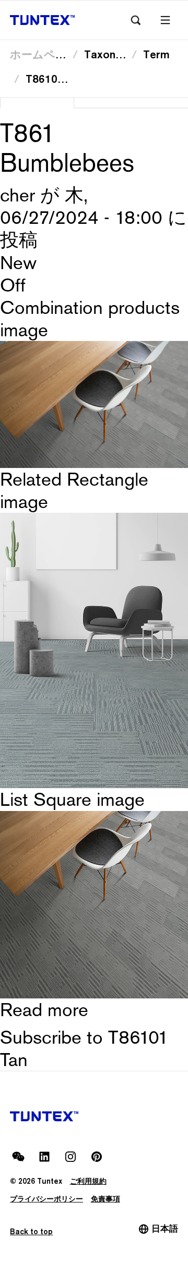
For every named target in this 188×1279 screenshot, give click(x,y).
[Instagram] (70, 1156)
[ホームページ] (42, 19)
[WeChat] (18, 1156)
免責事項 (105, 1198)
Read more (44, 1009)
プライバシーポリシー (46, 1198)
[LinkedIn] (44, 1156)
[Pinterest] (96, 1156)
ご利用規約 (88, 1180)
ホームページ (44, 54)
